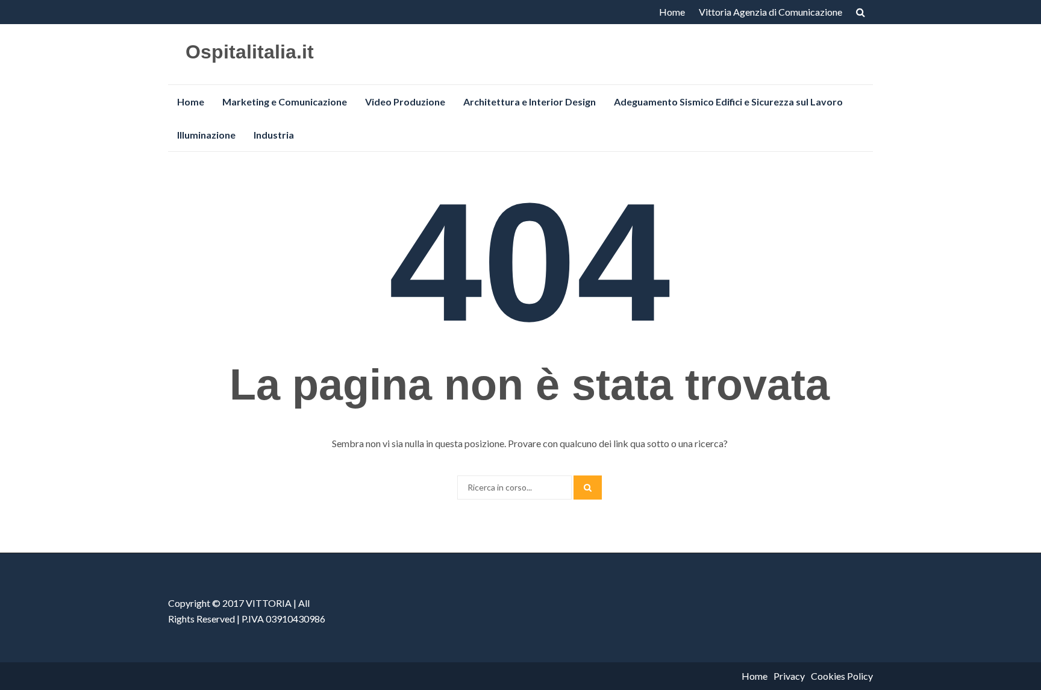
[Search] (588, 487)
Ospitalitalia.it (250, 52)
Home (672, 11)
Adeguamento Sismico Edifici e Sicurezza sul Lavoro (728, 101)
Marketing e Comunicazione (284, 101)
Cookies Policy (842, 676)
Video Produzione (405, 101)
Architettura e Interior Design (529, 101)
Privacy (789, 676)
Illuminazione (206, 134)
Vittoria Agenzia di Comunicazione (770, 11)
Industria (274, 134)
